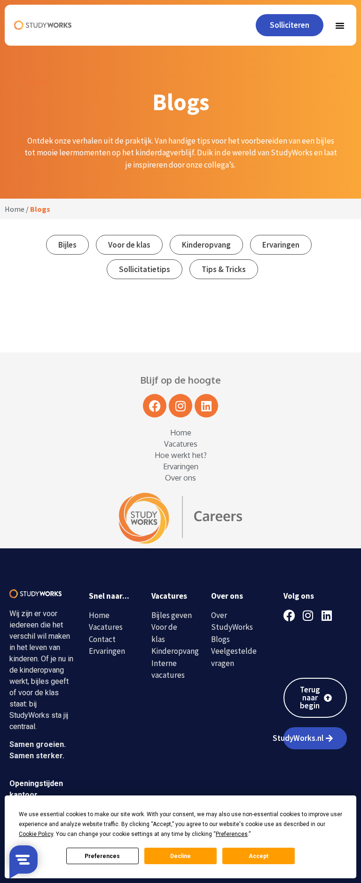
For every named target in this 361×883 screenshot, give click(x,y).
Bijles (67, 245)
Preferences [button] (232, 834)
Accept (258, 856)
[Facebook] (154, 405)
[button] (340, 25)
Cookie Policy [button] (36, 834)
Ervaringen (280, 245)
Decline (180, 856)
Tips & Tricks (224, 269)
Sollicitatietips (144, 269)
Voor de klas (129, 245)
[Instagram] (180, 405)
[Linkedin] (206, 405)
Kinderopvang (206, 245)
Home (14, 209)
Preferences (102, 856)
